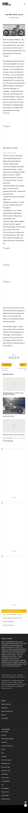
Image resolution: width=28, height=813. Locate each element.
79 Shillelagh (8, 441)
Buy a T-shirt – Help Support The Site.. (12, 614)
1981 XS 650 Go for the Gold (14, 435)
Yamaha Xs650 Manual (8, 621)
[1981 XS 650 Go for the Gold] (14, 426)
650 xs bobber (4, 731)
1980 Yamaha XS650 (9, 153)
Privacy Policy (12, 677)
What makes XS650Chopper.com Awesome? (12, 641)
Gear (2, 753)
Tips (2, 784)
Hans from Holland (6, 760)
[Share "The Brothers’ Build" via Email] (18, 357)
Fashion (3, 749)
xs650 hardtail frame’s (8, 625)
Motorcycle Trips (5, 770)
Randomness (4, 774)
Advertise (3, 714)
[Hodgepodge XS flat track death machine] (14, 384)
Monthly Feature (5, 763)
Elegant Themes (14, 807)
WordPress (14, 808)
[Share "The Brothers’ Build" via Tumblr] (12, 357)
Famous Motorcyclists (6, 745)
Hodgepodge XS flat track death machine (13, 393)
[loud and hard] (14, 405)
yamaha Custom (5, 799)
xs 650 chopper (14, 18)
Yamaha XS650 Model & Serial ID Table (12, 618)
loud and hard (8, 416)
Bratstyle (3, 735)
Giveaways (4, 756)
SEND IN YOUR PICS (6, 704)
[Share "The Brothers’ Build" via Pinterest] (15, 357)
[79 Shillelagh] (14, 438)
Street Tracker (5, 777)
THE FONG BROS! (5, 781)
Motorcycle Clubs (5, 767)
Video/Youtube (5, 792)
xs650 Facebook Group (7, 711)
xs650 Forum (4, 707)
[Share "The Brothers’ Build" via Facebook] (9, 357)
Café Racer (4, 742)
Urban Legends (5, 788)
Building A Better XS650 (7, 738)
